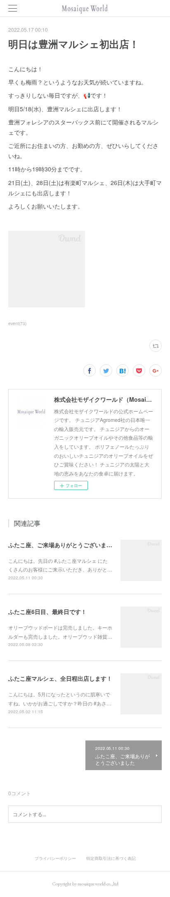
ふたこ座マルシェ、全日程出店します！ (60, 678)
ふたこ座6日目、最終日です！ (47, 611)
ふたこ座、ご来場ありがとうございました (63, 545)
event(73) (17, 323)
